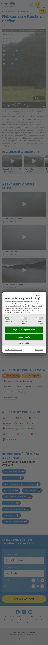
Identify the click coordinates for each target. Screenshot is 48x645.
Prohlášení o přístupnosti (13, 350)
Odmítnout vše (24, 337)
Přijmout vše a (24, 329)
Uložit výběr (24, 343)
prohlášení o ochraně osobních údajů (17, 312)
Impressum (39, 350)
